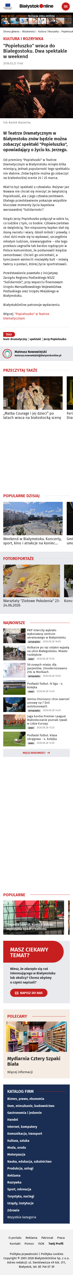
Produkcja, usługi (20, 1168)
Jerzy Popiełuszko (55, 339)
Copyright (10, 1258)
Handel (12, 1120)
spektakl (35, 339)
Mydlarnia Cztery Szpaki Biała (33, 1061)
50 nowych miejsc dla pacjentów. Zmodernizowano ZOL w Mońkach (47, 668)
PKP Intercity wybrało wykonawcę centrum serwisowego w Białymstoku (46, 633)
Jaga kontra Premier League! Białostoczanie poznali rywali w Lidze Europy (47, 719)
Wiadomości (28, 31)
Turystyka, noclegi (20, 1196)
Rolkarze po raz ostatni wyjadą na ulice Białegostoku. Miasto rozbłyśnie (48, 651)
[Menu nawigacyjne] (66, 6)
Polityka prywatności (24, 1254)
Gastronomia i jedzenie (24, 1113)
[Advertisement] (36, 456)
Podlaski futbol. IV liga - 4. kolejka (45, 685)
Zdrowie (13, 1210)
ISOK (41, 1243)
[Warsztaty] (31, 581)
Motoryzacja (16, 1154)
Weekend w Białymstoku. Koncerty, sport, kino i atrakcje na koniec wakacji (32, 541)
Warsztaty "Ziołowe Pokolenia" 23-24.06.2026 (31, 603)
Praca (61, 1238)
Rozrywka (14, 1182)
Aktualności (34, 642)
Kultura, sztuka (18, 1141)
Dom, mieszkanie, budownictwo (30, 1106)
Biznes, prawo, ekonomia (25, 1099)
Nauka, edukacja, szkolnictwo (29, 1161)
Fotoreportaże (18, 558)
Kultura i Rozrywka (48, 31)
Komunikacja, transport (24, 1134)
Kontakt (15, 1243)
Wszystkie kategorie (21, 1217)
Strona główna (11, 31)
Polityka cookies (52, 1254)
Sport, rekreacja (19, 1189)
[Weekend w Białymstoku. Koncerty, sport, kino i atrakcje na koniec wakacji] (33, 518)
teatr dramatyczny (15, 339)
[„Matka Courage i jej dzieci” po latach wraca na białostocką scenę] (33, 393)
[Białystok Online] (36, 6)
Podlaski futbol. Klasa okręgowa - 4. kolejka (42, 737)
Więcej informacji (20, 1072)
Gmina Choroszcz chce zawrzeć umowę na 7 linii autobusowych (48, 702)
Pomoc (29, 1243)
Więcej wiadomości (34, 752)
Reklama (13, 1175)
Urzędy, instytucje (20, 1203)
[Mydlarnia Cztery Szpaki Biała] (36, 1037)
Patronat (47, 1238)
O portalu (15, 1238)
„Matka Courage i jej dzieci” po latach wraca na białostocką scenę (32, 415)
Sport (31, 659)
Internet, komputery (22, 1127)
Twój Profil (55, 1243)
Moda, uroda (16, 1147)
